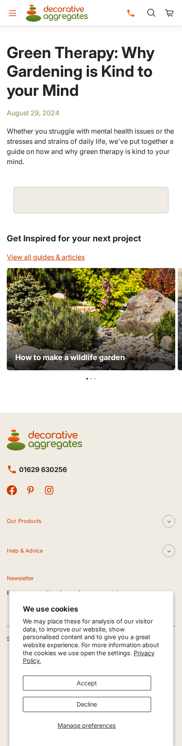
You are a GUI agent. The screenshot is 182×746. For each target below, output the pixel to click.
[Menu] (12, 13)
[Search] (151, 13)
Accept (87, 683)
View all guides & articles (46, 257)
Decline (87, 704)
